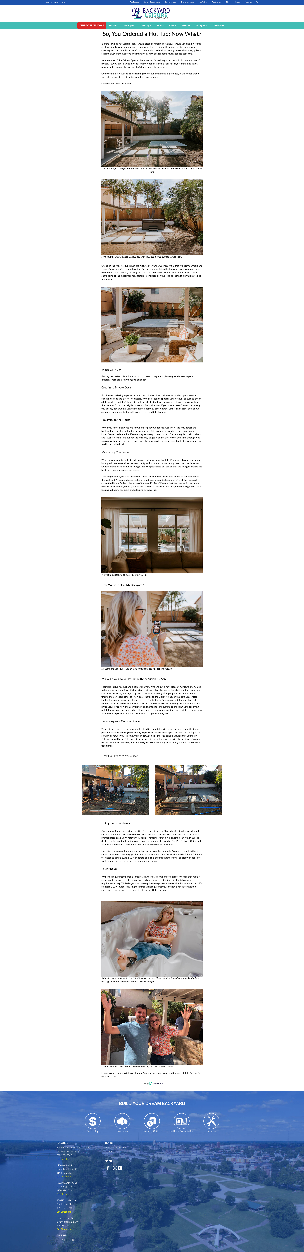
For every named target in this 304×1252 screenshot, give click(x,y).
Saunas (160, 25)
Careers (237, 2)
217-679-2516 (64, 1172)
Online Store (218, 25)
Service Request (170, 2)
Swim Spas (128, 25)
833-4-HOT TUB (58, 2)
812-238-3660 (64, 1155)
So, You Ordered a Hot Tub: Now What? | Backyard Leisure (151, 13)
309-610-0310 (64, 1208)
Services (186, 25)
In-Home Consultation (181, 1131)
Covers (172, 25)
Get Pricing (92, 1131)
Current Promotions (92, 25)
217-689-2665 (64, 1190)
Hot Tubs (113, 25)
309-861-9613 (64, 1225)
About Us (248, 2)
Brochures (122, 1131)
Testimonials (216, 2)
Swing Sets (201, 25)
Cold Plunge (145, 25)
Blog (228, 2)
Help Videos (203, 2)
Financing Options (187, 2)
